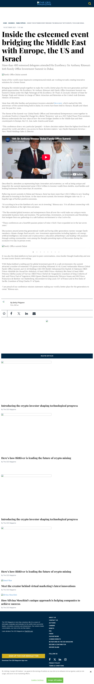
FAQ (50, 631)
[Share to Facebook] (11, 313)
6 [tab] (51, 252)
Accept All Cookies (55, 680)
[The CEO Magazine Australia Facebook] (51, 659)
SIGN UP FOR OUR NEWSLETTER (23, 656)
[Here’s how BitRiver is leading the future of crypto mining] (26, 433)
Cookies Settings (37, 680)
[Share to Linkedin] (26, 313)
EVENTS (51, 628)
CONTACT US (53, 620)
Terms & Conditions (56, 666)
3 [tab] (40, 252)
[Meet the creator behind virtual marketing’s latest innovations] (6, 580)
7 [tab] (55, 252)
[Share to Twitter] (18, 313)
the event (58, 103)
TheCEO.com (29, 631)
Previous (3, 248)
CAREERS (52, 625)
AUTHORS (52, 623)
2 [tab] (37, 252)
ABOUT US (52, 617)
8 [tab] (59, 252)
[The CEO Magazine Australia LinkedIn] (61, 659)
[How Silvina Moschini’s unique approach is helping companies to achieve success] (9, 595)
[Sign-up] (34, 313)
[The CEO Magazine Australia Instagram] (67, 659)
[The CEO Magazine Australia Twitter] (56, 660)
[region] (21, 15)
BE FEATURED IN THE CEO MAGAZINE (61, 642)
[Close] (90, 672)
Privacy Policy (54, 663)
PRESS (51, 634)
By (8, 409)
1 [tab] (33, 252)
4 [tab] (44, 252)
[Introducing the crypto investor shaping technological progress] (26, 381)
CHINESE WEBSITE (55, 639)
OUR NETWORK (54, 636)
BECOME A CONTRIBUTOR (57, 644)
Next (86, 248)
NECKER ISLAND (54, 647)
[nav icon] (3, 3)
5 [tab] (48, 252)
